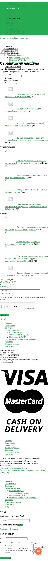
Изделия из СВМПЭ (17, 60)
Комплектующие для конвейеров (23, 339)
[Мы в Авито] (1, 319)
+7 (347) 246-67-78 (12, 8)
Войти (20, 525)
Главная (8, 323)
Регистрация (5, 558)
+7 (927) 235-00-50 (8, 284)
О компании (10, 325)
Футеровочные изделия (19, 335)
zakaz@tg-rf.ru (6, 286)
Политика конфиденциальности (13, 468)
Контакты (9, 346)
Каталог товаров (16, 332)
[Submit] (10, 74)
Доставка (9, 342)
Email (3, 538)
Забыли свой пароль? (9, 529)
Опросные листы (13, 67)
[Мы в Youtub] (4, 319)
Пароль (4, 520)
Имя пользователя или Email (12, 516)
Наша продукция (12, 330)
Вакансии (9, 328)
